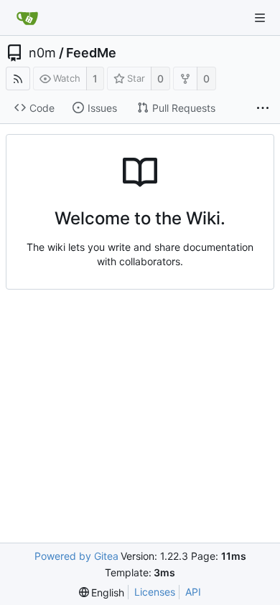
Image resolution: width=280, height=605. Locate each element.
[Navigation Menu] (260, 18)
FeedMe (91, 53)
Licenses (154, 592)
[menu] (102, 592)
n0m (42, 53)
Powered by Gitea (76, 556)
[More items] (262, 108)
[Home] (27, 18)
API (193, 592)
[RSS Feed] (18, 78)
